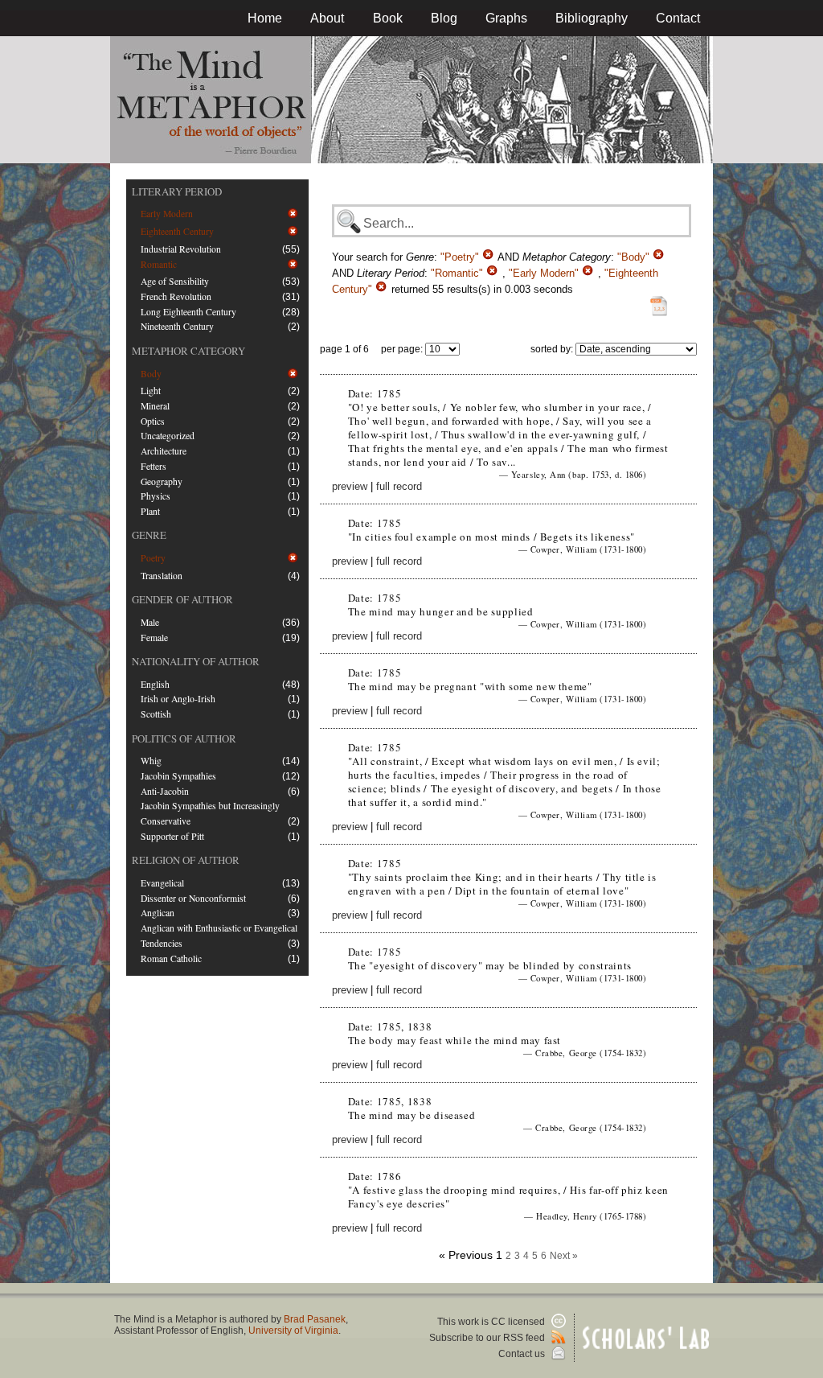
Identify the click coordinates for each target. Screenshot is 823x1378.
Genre (149, 535)
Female (154, 637)
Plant (150, 511)
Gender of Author (182, 599)
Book (388, 18)
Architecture (163, 451)
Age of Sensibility (175, 281)
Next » (564, 1255)
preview (349, 486)
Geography (161, 481)
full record (399, 486)
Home (265, 18)
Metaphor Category (188, 350)
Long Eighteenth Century (188, 312)
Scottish (156, 714)
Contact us (522, 1353)
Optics (153, 421)
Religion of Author (186, 860)
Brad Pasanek (315, 1319)
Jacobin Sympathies (178, 776)
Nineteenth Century (177, 326)
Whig (151, 761)
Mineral (155, 406)
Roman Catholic (171, 958)
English (155, 684)
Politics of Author (184, 738)
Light (151, 391)
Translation (161, 576)
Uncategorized (167, 436)
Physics (155, 496)
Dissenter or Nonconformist (193, 898)
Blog (444, 18)
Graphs (506, 18)
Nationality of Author (196, 661)
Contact (678, 18)
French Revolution (176, 296)
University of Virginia (293, 1330)
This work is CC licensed (492, 1321)
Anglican (157, 913)
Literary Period (177, 191)
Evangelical (162, 883)
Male (150, 622)
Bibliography (591, 18)
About (327, 18)
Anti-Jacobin (165, 791)
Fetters (153, 466)
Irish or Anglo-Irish (178, 699)
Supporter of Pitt (172, 836)
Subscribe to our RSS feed (488, 1337)
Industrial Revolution (181, 249)
